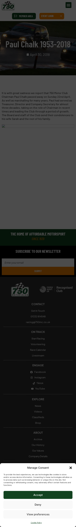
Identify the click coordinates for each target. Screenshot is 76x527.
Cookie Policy (36, 523)
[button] (70, 468)
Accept (38, 495)
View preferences (38, 514)
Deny (38, 504)
